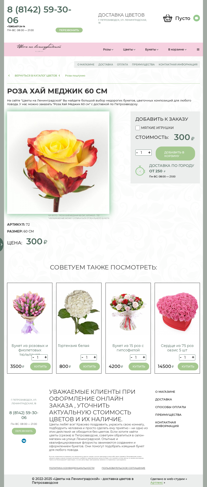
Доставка (105, 64)
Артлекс (156, 482)
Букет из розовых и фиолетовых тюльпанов (30, 350)
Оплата (122, 64)
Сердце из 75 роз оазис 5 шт (177, 348)
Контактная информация (178, 64)
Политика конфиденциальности (71, 468)
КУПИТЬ (40, 366)
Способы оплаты (170, 407)
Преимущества (143, 64)
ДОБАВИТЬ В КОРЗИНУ (174, 154)
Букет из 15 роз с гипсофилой (128, 348)
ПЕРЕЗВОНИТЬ (69, 30)
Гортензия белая (73, 346)
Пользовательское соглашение (123, 468)
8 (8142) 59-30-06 (39, 14)
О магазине (85, 64)
